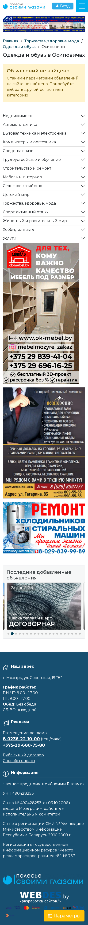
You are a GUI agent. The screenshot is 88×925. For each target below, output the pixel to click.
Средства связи (18, 151)
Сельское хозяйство (22, 186)
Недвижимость (18, 116)
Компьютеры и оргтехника (29, 142)
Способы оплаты (19, 760)
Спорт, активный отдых (25, 212)
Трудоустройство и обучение (32, 159)
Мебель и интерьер (22, 177)
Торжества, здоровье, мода (51, 41)
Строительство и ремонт (27, 168)
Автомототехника (20, 124)
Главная (11, 41)
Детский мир (16, 194)
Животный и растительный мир (35, 221)
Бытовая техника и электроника (34, 133)
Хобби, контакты (19, 229)
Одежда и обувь (19, 46)
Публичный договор (23, 755)
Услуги (9, 238)
